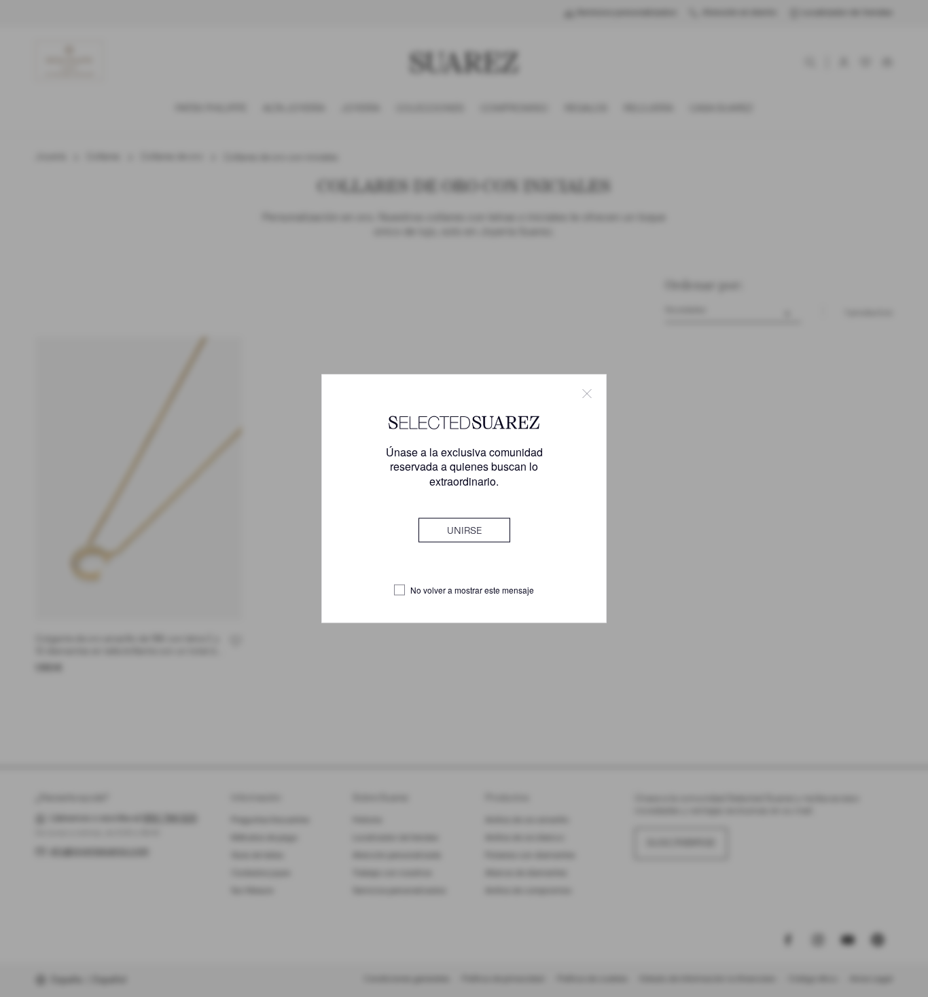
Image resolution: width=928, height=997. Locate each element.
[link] (464, 530)
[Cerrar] (587, 394)
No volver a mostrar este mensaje (472, 590)
